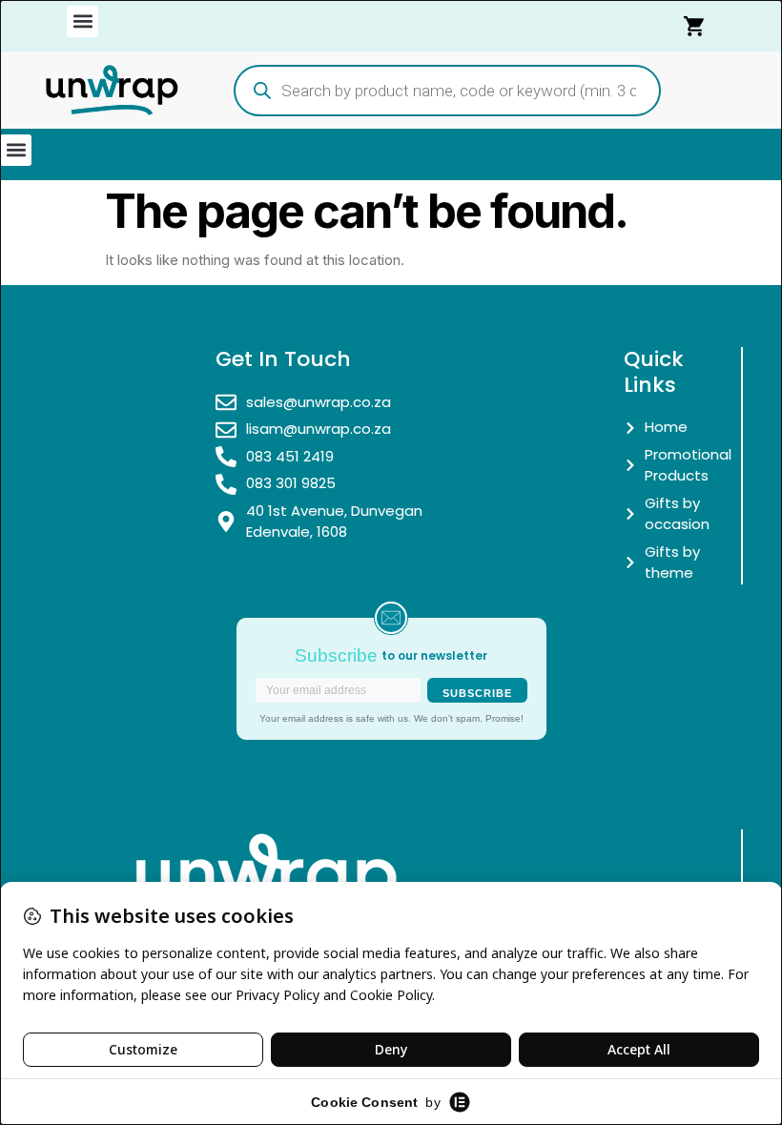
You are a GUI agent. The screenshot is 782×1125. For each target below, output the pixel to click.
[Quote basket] (695, 26)
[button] (82, 21)
